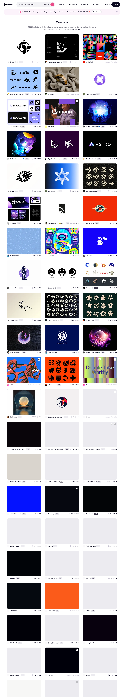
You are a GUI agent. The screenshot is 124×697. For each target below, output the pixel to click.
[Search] (52, 4)
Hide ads (107, 62)
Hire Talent (72, 4)
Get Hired (83, 4)
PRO (21, 62)
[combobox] (29, 4)
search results (74, 29)
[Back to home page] (8, 4)
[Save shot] (34, 57)
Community (95, 4)
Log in (116, 4)
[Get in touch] (30, 57)
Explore (61, 4)
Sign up (107, 4)
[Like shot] (38, 57)
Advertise (114, 62)
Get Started (96, 12)
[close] (116, 11)
